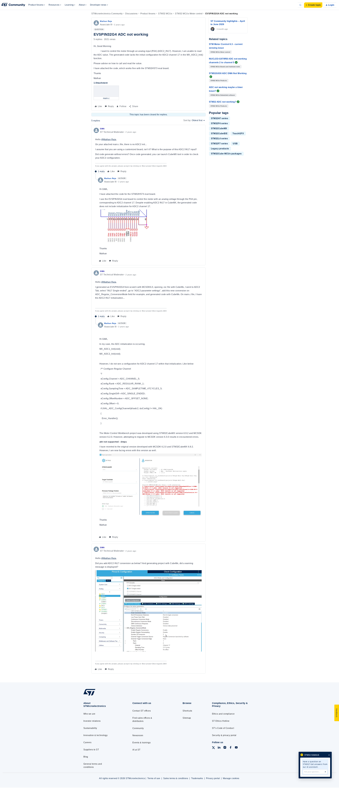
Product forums (147, 13)
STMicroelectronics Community (106, 13)
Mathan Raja (106, 21)
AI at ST (136, 750)
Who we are (89, 714)
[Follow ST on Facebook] (230, 748)
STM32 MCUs (165, 13)
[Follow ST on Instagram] (224, 748)
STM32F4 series (219, 123)
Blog (85, 757)
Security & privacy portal (224, 735)
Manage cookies (231, 778)
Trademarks (197, 778)
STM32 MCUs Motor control (189, 13)
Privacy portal (213, 778)
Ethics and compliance (223, 714)
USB (235, 143)
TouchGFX (238, 133)
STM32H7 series (219, 118)
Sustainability (90, 728)
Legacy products (220, 148)
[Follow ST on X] (213, 748)
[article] (148, 150)
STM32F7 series (219, 143)
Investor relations (92, 721)
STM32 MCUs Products (219, 80)
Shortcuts (187, 711)
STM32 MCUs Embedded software (223, 95)
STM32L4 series (219, 138)
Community (138, 728)
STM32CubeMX (219, 128)
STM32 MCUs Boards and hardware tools (225, 66)
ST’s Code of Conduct (223, 728)
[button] (313, 5)
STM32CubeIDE (219, 133)
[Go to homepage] (102, 695)
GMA (102, 129)
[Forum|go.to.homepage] (13, 5)
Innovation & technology (95, 735)
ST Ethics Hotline (220, 721)
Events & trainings (141, 742)
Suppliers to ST (91, 749)
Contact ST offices (141, 711)
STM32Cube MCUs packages (226, 154)
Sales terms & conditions (175, 778)
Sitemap (187, 718)
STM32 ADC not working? (222, 102)
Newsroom (137, 735)
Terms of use (153, 778)
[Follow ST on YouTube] (236, 748)
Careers (87, 742)
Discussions (131, 13)
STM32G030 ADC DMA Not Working (228, 73)
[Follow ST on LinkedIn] (219, 748)
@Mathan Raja (108, 139)
